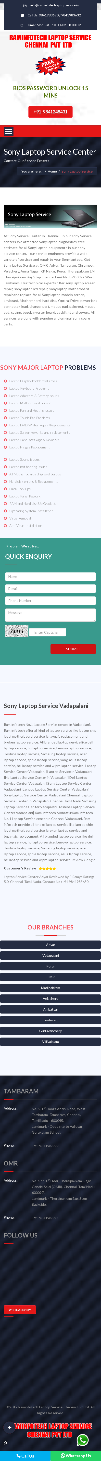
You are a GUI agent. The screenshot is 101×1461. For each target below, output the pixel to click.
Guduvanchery (50, 1031)
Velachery (50, 998)
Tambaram (50, 1020)
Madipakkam (50, 988)
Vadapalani (50, 955)
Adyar (50, 944)
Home (52, 171)
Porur (50, 966)
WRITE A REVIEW (20, 1309)
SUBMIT (73, 649)
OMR (51, 977)
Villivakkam (50, 1042)
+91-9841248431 (50, 111)
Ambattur (50, 1009)
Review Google (84, 860)
